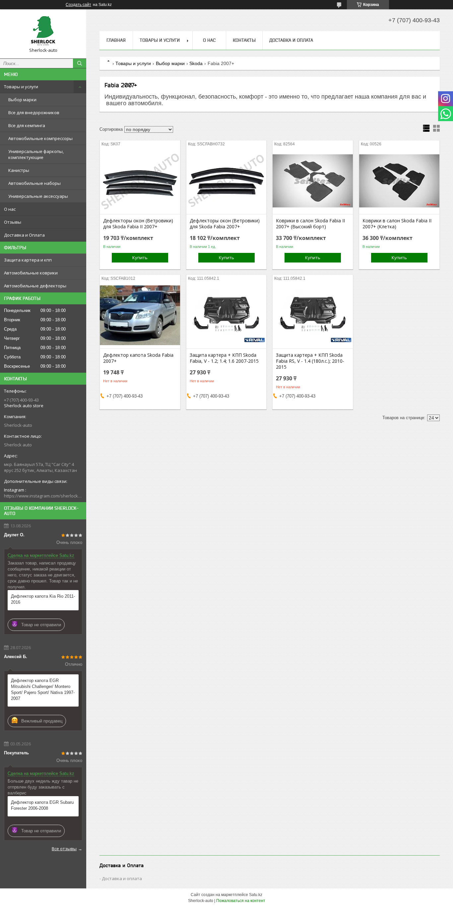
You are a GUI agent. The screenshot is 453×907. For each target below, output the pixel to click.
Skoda (196, 63)
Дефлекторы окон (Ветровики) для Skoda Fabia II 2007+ (138, 224)
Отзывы (12, 222)
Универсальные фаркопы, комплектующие (36, 154)
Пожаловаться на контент (240, 900)
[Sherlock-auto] (43, 30)
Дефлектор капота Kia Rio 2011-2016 (43, 599)
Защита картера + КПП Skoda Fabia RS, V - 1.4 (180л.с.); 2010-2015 (310, 361)
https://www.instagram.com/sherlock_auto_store (43, 496)
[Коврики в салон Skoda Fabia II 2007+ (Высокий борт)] (313, 181)
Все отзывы (64, 849)
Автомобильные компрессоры (40, 138)
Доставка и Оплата (24, 235)
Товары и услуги (21, 87)
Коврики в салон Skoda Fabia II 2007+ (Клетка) (396, 224)
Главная (116, 40)
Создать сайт (78, 4)
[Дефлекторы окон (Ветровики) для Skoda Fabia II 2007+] (140, 181)
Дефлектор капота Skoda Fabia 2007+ (138, 358)
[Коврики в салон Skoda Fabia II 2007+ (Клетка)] (399, 181)
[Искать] (79, 63)
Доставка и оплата (122, 878)
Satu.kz (255, 894)
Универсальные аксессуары (38, 196)
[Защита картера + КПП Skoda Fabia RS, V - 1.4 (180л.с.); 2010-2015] (313, 315)
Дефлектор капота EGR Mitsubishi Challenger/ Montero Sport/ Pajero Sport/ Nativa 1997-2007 (43, 689)
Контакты (244, 40)
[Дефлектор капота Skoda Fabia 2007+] (140, 315)
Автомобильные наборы (34, 183)
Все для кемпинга (26, 125)
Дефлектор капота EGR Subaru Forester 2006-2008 (42, 805)
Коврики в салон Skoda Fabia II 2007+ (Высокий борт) (310, 224)
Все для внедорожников (33, 112)
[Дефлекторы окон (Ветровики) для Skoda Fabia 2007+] (226, 181)
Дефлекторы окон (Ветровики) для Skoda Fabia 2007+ (225, 224)
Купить (140, 258)
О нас (10, 209)
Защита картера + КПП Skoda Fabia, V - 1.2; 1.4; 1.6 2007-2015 (224, 358)
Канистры (18, 170)
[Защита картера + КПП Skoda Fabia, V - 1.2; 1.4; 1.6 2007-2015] (226, 315)
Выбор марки (22, 100)
